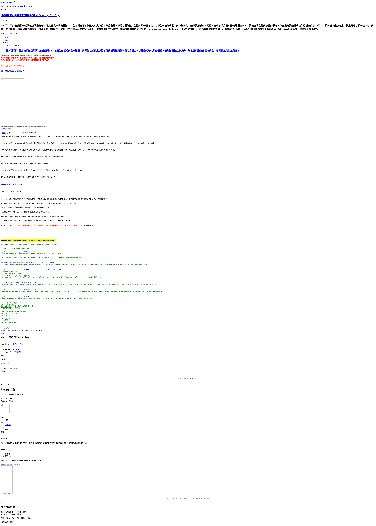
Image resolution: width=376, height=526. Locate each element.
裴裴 (2, 333)
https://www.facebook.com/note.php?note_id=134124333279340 (18, 282)
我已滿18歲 (5, 522)
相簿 (6, 38)
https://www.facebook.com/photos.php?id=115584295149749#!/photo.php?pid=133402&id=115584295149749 (31, 269)
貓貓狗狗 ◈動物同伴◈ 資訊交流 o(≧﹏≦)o (30, 15)
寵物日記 (17, 34)
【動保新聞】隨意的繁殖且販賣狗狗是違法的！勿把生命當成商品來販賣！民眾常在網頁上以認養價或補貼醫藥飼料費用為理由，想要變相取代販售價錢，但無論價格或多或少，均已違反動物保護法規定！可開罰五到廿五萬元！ (122, 50)
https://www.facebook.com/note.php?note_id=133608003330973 (18, 289)
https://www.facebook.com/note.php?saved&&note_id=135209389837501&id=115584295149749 (27, 262)
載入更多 (4, 359)
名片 (6, 42)
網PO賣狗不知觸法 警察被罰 (12, 71)
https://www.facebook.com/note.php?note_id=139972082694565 (18, 252)
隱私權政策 (199, 498)
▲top (2, 355)
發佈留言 (4, 371)
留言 (16, 344)
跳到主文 (4, 20)
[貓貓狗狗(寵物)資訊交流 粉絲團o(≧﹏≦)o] (7, 491)
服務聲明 (206, 498)
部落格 (7, 40)
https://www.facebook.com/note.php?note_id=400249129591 (17, 297)
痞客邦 (11, 344)
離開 (11, 522)
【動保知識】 (17, 352)
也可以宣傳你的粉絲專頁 (7, 493)
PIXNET (173, 498)
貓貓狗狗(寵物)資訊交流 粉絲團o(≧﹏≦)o (11, 464)
